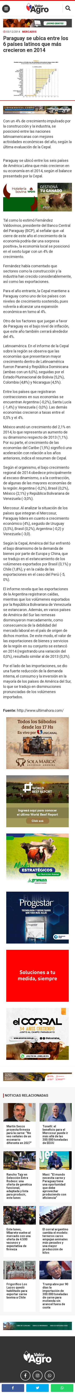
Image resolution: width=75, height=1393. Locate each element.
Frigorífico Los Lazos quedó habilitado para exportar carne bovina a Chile (16, 1291)
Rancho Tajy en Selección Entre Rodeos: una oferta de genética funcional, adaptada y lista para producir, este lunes (19, 1186)
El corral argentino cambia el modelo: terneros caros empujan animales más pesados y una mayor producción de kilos (55, 1241)
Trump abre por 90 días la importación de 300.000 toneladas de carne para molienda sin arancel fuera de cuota (55, 1296)
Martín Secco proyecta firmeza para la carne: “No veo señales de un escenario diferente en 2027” (19, 1135)
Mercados (29, 31)
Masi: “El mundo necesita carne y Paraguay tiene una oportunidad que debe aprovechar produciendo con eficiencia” (54, 1186)
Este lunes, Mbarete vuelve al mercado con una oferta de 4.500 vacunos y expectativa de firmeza (18, 1239)
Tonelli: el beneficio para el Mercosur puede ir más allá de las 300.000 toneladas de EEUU (55, 1135)
